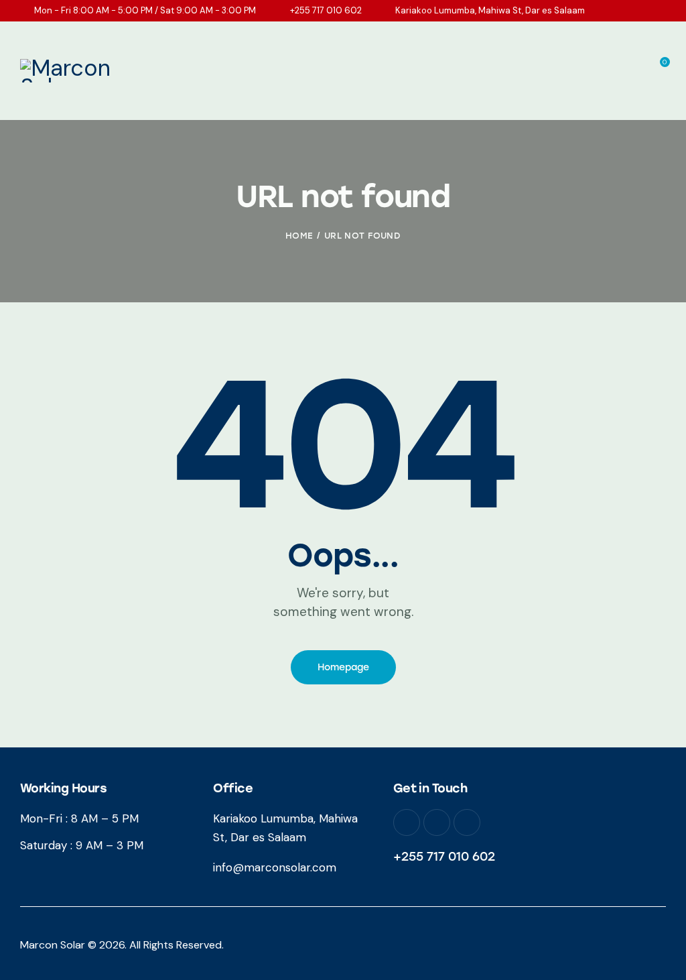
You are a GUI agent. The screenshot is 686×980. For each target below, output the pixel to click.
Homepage (343, 667)
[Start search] (657, 97)
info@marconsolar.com (274, 867)
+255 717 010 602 (444, 856)
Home (299, 236)
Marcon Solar (52, 945)
